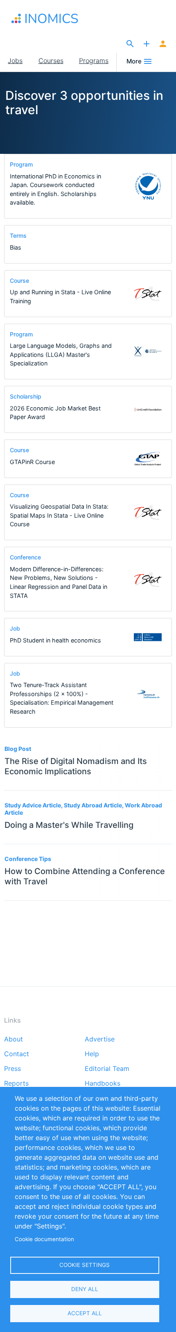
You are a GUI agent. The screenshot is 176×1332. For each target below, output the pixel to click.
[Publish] (146, 44)
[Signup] (163, 44)
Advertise (100, 1039)
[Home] (53, 18)
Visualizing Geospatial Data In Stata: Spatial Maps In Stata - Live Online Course (59, 515)
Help (92, 1054)
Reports (16, 1083)
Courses (50, 60)
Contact (16, 1054)
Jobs (15, 60)
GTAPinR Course (32, 461)
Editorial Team (107, 1069)
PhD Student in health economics (55, 640)
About (13, 1039)
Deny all (84, 1289)
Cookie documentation (44, 1239)
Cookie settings (84, 1265)
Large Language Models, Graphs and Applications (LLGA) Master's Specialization (61, 354)
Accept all (85, 1313)
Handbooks (102, 1083)
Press (12, 1069)
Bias (15, 247)
